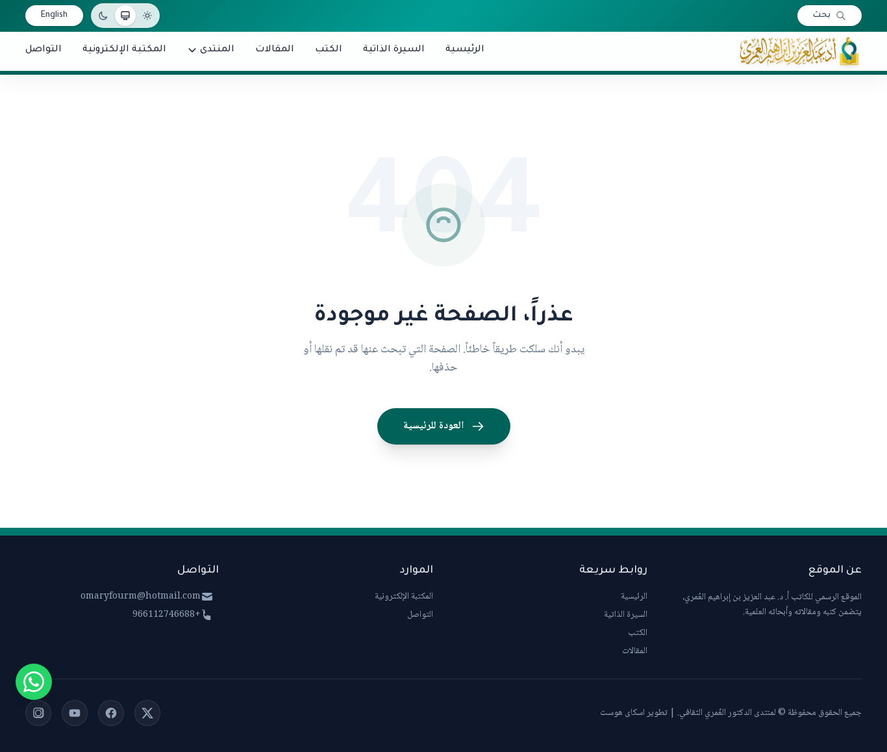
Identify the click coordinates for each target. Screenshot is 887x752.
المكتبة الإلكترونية (404, 596)
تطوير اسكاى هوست (634, 713)
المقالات (634, 651)
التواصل (420, 615)
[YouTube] (75, 713)
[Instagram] (38, 713)
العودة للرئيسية (433, 426)
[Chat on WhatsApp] (34, 682)
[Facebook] (111, 713)
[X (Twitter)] (147, 713)
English (54, 15)
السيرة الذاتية (625, 615)
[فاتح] (147, 15)
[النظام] (125, 15)
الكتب (637, 633)
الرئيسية (634, 596)
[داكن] (103, 15)
